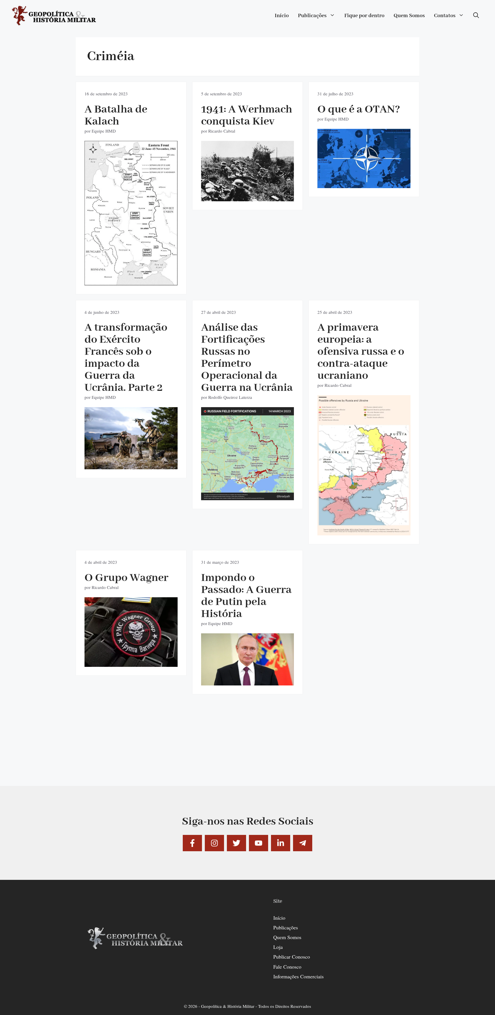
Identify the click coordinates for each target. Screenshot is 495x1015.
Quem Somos (409, 15)
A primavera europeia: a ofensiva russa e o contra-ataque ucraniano (360, 352)
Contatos (444, 15)
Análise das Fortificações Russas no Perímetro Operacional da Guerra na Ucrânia (247, 358)
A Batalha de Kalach (116, 116)
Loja (278, 946)
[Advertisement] (247, 746)
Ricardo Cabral (221, 131)
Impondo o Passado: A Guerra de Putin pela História (246, 596)
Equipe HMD (104, 131)
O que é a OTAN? (358, 110)
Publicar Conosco (291, 956)
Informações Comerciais (298, 976)
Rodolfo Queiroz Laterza (230, 397)
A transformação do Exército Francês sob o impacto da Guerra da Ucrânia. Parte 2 (126, 358)
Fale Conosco (287, 966)
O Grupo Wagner (126, 578)
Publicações (312, 15)
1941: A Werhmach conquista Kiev (246, 116)
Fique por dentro (364, 15)
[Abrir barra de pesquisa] (476, 15)
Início (282, 15)
